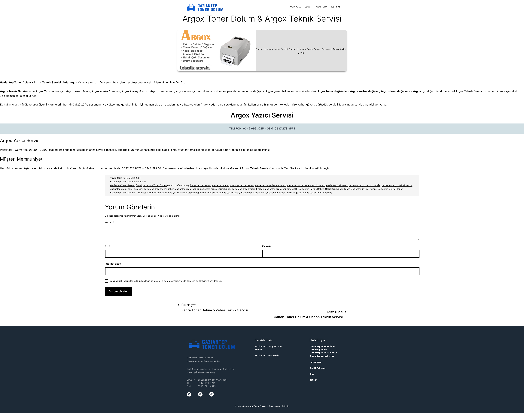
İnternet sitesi (113, 263)
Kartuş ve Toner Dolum (155, 185)
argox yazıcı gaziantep (242, 185)
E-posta (267, 246)
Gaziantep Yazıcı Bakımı (148, 192)
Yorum (109, 222)
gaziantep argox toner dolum (159, 189)
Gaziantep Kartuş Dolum (311, 189)
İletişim (335, 7)
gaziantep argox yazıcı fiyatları (248, 189)
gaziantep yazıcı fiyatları (202, 192)
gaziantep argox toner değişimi (126, 189)
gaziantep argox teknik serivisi (364, 185)
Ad (107, 246)
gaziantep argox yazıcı (187, 189)
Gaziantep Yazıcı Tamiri (279, 192)
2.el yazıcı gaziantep (200, 185)
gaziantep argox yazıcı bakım (215, 189)
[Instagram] (200, 394)
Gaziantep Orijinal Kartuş (363, 189)
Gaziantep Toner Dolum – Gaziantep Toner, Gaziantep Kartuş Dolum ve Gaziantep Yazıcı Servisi (323, 351)
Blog (307, 7)
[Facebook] (189, 394)
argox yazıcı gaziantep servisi (270, 185)
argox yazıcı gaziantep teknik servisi (306, 185)
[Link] (211, 394)
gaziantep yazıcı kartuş (228, 192)
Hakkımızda (321, 7)
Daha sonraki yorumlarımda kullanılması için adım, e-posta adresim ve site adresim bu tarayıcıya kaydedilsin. (166, 281)
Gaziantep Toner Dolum (122, 181)
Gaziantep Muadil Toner (337, 189)
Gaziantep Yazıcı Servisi (253, 192)
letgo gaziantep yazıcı (304, 192)
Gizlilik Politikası (318, 368)
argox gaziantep (220, 185)
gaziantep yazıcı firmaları (175, 192)
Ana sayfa (295, 7)
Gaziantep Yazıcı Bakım (122, 185)
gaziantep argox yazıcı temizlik (281, 189)
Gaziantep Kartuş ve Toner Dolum (268, 348)
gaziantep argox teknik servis (397, 185)
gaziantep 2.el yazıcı (337, 185)
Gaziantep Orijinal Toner (390, 189)
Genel (139, 185)
